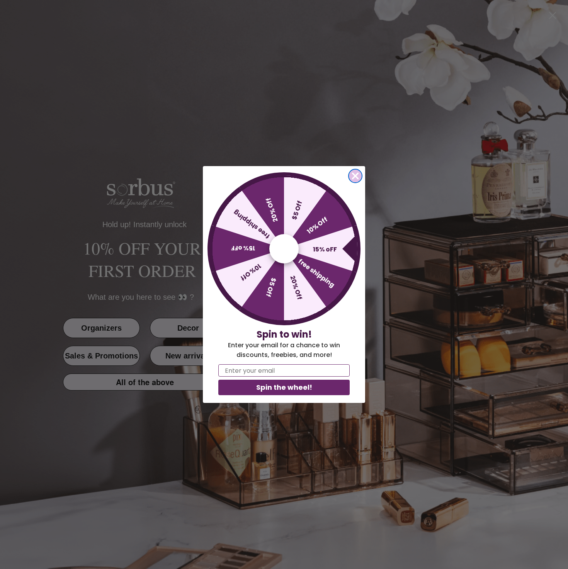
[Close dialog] (355, 176)
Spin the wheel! (284, 387)
